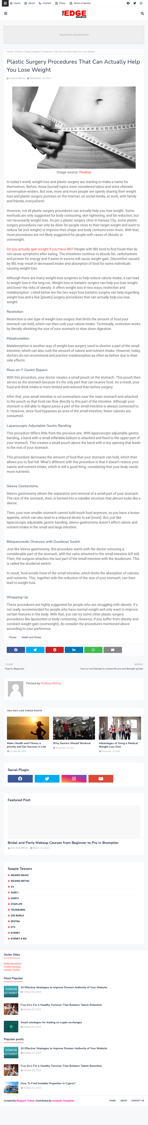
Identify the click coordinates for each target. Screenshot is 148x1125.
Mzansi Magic (20, 875)
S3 (12, 886)
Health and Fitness (31, 637)
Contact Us (137, 1100)
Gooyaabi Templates (63, 1100)
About (31, 3)
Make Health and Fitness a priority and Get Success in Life (26, 745)
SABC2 (15, 898)
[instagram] (141, 3)
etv (13, 927)
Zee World (17, 915)
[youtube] (101, 779)
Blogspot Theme (25, 1100)
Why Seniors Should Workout (72, 743)
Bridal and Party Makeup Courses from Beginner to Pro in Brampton (63, 843)
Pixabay (85, 172)
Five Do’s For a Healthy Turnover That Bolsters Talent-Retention (61, 1005)
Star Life (16, 904)
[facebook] (128, 3)
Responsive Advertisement (74, 34)
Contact (47, 3)
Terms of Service (82, 3)
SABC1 (15, 892)
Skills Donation (12, 963)
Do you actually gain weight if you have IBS (39, 249)
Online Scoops (12, 966)
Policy (62, 3)
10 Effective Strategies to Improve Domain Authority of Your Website (64, 987)
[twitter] (134, 3)
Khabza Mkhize (17, 78)
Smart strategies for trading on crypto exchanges (51, 1022)
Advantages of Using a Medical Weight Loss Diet (118, 745)
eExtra (15, 921)
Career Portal (12, 969)
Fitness (19, 51)
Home (17, 3)
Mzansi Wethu (20, 880)
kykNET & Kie (19, 938)
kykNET (15, 932)
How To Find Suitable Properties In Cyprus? (48, 1083)
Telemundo (18, 909)
